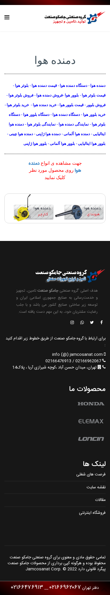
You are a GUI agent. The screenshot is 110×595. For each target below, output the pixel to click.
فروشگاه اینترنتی (92, 513)
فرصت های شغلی (91, 474)
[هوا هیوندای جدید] (80, 208)
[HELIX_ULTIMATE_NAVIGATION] (6, 18)
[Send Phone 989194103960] (82, 323)
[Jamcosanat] (101, 323)
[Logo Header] (73, 18)
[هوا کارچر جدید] (30, 208)
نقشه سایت (96, 487)
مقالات (100, 500)
